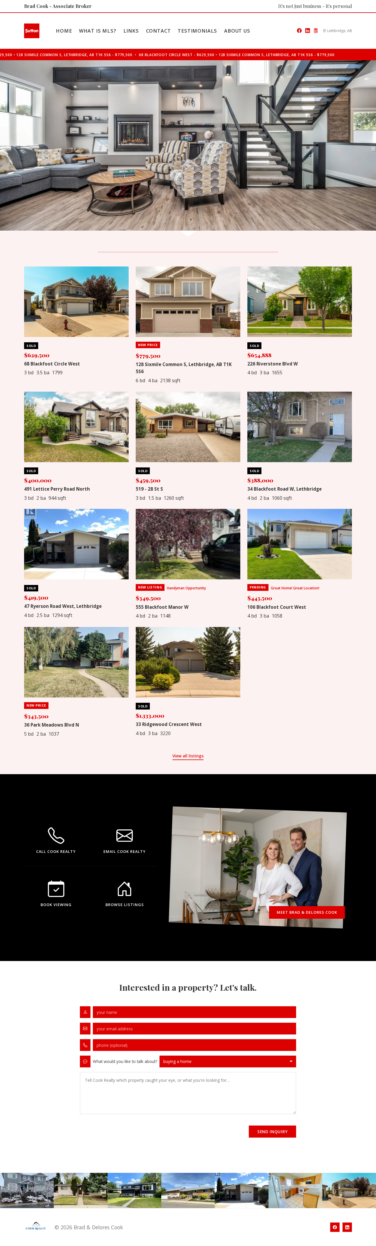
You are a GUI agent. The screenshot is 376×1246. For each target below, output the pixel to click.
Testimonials (197, 31)
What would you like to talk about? (125, 1061)
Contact (158, 31)
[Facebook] (299, 31)
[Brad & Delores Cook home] (31, 31)
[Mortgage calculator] (315, 31)
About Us (237, 31)
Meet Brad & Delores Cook (307, 912)
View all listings (188, 756)
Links (131, 31)
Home (64, 31)
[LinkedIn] (307, 31)
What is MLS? (97, 31)
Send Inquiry (272, 1131)
